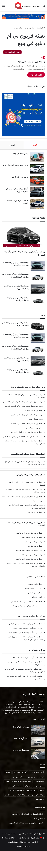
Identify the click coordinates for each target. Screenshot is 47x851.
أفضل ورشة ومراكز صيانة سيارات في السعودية (26, 823)
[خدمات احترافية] (23, 16)
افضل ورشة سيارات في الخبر (32, 537)
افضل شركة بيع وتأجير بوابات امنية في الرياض (26, 624)
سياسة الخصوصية (23, 846)
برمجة (8, 772)
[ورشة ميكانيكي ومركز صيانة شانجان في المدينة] (38, 301)
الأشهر (35, 145)
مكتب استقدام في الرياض (33, 588)
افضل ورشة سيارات (35, 432)
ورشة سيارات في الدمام (34, 542)
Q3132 (4, 834)
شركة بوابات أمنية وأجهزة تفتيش (30, 632)
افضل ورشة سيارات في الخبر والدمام (29, 559)
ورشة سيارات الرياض (17, 790)
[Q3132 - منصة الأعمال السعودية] (27, 5)
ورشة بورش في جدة (21, 727)
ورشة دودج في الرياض (19, 177)
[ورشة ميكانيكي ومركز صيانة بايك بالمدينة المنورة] (38, 289)
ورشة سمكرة (38, 501)
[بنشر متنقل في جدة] (37, 157)
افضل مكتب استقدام (35, 584)
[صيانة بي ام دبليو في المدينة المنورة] (37, 204)
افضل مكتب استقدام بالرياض (32, 601)
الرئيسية (40, 28)
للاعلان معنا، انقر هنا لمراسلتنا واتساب (22, 842)
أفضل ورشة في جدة (37, 772)
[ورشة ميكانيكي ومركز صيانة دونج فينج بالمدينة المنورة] (38, 266)
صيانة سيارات (39, 781)
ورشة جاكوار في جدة (21, 750)
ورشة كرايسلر (9, 795)
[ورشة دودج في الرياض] (37, 181)
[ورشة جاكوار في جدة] (38, 754)
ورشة (42, 790)
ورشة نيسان (40, 799)
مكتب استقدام (37, 597)
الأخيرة (12, 145)
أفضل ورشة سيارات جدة (34, 410)
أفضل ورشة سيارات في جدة (32, 423)
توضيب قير (31, 777)
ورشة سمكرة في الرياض (33, 489)
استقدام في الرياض (35, 593)
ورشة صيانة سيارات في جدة (32, 406)
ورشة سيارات (31, 790)
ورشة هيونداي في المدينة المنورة (15, 165)
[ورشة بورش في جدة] (38, 730)
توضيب (41, 777)
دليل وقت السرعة (36, 818)
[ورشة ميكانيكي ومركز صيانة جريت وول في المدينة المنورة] (38, 278)
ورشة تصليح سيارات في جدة (32, 402)
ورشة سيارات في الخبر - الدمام (31, 555)
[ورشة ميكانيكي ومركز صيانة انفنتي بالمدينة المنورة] (38, 326)
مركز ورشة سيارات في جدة (33, 428)
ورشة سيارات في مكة (34, 394)
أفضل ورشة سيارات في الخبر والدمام (29, 533)
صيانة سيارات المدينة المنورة (21, 781)
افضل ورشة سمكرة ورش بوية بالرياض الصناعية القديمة (22, 496)
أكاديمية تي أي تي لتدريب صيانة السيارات (28, 657)
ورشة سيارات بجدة (36, 419)
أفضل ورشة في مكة (20, 772)
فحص (7, 781)
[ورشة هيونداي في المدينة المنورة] (37, 169)
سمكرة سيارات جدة (18, 777)
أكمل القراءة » (36, 75)
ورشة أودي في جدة (21, 738)
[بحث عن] (43, 6)
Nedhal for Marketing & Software (15, 838)
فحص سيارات (39, 786)
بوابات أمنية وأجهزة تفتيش (33, 628)
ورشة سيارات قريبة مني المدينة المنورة (31, 795)
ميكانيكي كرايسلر (15, 786)
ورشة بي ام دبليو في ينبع (31, 61)
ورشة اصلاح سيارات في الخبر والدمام (29, 550)
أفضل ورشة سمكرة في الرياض (31, 482)
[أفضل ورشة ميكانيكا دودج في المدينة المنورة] (37, 192)
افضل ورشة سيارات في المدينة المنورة (31, 461)
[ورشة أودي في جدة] (38, 742)
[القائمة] (3, 6)
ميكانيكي (28, 786)
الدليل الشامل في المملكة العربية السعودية (27, 814)
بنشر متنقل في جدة (20, 153)
